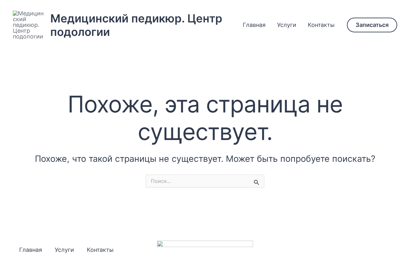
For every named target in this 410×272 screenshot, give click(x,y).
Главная (254, 24)
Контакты (321, 24)
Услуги (286, 24)
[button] (372, 25)
